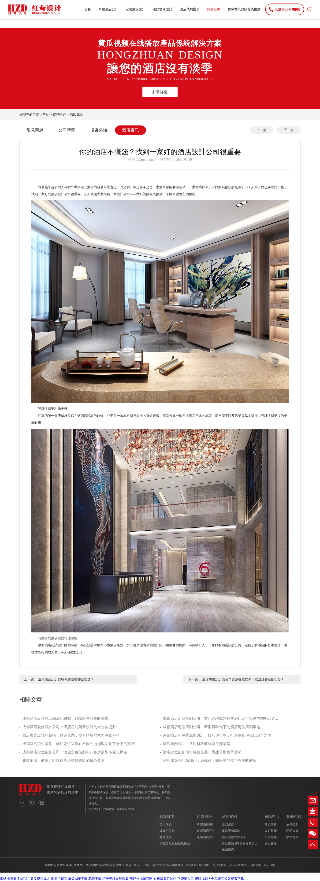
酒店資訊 (76, 114)
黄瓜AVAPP (21, 879)
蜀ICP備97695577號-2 (158, 865)
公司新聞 (66, 130)
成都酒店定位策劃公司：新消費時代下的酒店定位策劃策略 (211, 727)
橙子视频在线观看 (115, 879)
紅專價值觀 (167, 831)
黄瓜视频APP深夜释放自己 (240, 843)
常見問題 (34, 130)
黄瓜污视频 (59, 879)
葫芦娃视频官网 (141, 879)
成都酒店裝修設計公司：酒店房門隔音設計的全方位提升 (69, 727)
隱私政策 (292, 831)
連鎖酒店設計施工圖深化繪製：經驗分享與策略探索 (65, 718)
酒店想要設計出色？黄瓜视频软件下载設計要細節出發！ (243, 679)
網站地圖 (292, 837)
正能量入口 (185, 879)
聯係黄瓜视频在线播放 (244, 9)
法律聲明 (292, 824)
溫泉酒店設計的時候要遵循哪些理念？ (66, 679)
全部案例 (228, 824)
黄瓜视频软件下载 (234, 837)
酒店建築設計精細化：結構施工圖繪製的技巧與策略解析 (210, 761)
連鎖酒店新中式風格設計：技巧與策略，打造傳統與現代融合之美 (217, 735)
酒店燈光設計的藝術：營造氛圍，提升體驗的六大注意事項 (71, 735)
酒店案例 (229, 817)
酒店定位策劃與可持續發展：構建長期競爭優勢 (202, 752)
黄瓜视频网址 (231, 831)
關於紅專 (213, 9)
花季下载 (94, 879)
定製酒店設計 (135, 9)
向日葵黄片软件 (164, 879)
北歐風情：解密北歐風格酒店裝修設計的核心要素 (63, 761)
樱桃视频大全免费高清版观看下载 (219, 879)
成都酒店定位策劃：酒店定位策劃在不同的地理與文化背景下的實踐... (80, 744)
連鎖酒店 (228, 850)
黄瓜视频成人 (40, 879)
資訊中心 (59, 114)
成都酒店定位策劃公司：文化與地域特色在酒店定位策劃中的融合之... (220, 718)
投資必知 (98, 130)
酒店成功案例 (190, 9)
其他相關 (293, 817)
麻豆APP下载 (77, 879)
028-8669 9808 (194, 865)
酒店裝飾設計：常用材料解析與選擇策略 (196, 744)
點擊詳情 (160, 92)
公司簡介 (166, 824)
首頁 (87, 9)
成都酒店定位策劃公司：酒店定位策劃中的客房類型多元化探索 (74, 752)
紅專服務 (204, 817)
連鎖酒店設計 (162, 9)
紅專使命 (166, 837)
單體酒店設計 (108, 9)
